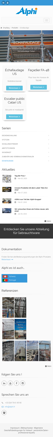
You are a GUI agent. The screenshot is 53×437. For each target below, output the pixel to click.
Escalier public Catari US (14, 100)
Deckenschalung (9, 135)
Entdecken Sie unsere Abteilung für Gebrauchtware (26, 231)
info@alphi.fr (10, 407)
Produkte (15, 28)
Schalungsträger (10, 144)
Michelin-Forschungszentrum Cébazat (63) (33, 348)
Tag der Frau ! (20, 176)
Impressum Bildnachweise (21, 428)
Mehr (49, 221)
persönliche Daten (41, 430)
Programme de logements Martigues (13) (45, 349)
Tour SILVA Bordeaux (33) (8, 304)
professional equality (26, 433)
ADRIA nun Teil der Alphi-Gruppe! (28, 199)
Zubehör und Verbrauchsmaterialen (18, 157)
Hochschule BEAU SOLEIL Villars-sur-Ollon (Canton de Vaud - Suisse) (9, 352)
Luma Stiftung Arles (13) (20, 346)
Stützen (5, 140)
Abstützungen (8, 148)
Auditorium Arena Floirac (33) (20, 326)
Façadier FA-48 (38, 70)
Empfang (6, 28)
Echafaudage (7, 161)
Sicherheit (6, 152)
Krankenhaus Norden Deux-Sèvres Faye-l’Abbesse (9, 329)
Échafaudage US (14, 72)
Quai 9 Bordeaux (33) (20, 303)
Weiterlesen (13, 88)
